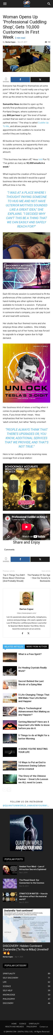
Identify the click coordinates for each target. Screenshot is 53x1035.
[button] (49, 4)
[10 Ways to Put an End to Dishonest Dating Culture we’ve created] (10, 766)
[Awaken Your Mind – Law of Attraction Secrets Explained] (10, 870)
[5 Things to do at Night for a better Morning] (10, 738)
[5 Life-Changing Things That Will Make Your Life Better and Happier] (10, 698)
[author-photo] (26, 605)
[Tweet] (40, 79)
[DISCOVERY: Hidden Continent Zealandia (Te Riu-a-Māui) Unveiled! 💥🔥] (26, 925)
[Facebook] (23, 633)
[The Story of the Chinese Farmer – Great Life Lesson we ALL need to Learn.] (10, 779)
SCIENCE (22, 1023)
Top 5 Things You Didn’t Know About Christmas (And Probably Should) (14, 578)
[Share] (20, 79)
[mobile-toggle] (4, 4)
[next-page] (9, 789)
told (40, 159)
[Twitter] (29, 633)
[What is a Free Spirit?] (10, 657)
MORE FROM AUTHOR (37, 646)
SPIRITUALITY (34, 1023)
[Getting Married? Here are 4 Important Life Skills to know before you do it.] (10, 725)
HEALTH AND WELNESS (14, 1026)
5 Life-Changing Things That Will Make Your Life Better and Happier (33, 698)
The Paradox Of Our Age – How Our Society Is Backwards (38, 578)
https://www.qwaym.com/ (26, 613)
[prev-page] (4, 789)
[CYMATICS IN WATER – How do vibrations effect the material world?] (10, 897)
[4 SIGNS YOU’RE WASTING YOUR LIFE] (10, 752)
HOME (14, 1023)
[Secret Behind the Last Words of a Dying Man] (10, 684)
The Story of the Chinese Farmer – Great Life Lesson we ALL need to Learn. (33, 779)
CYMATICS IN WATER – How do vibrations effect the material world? (33, 896)
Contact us (44, 1026)
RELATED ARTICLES (14, 646)
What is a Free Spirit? (30, 654)
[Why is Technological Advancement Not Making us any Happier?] (10, 711)
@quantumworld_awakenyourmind (26, 805)
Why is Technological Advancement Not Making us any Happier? (34, 711)
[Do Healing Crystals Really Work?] (10, 671)
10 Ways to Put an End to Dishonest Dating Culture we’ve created (32, 765)
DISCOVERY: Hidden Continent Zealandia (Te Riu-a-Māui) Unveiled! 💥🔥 (26, 949)
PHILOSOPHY (32, 1026)
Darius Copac (10, 42)
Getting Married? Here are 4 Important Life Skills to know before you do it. (34, 725)
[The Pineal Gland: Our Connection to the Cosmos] (10, 883)
